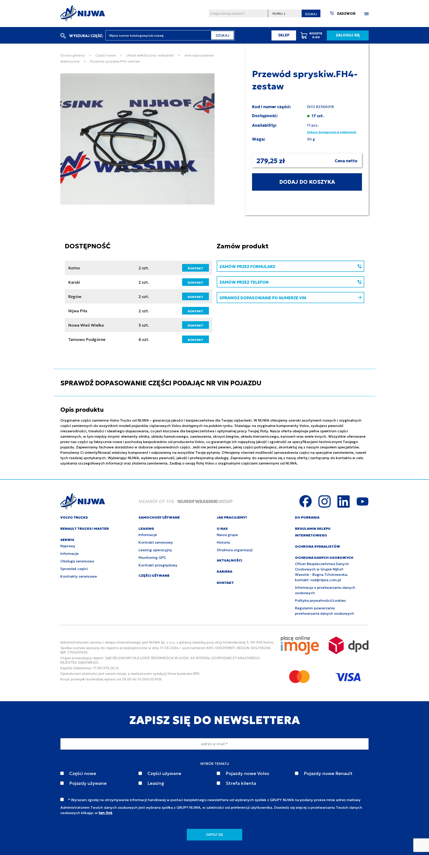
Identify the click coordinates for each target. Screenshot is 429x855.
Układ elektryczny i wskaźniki (150, 55)
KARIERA (224, 571)
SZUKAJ (311, 14)
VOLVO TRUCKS (74, 517)
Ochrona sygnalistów (317, 546)
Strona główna (72, 55)
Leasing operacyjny (155, 550)
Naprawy (67, 546)
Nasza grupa (227, 534)
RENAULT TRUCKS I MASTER (84, 528)
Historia (223, 542)
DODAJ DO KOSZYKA (307, 182)
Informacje (69, 553)
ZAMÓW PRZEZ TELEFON (244, 282)
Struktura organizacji (234, 550)
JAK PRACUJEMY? (232, 517)
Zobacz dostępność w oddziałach (331, 132)
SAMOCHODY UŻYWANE (159, 517)
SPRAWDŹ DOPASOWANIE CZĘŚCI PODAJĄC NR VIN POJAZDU (160, 383)
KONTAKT (195, 268)
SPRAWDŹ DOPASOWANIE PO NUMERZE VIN (262, 297)
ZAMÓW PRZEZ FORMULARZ (247, 266)
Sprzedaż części (74, 568)
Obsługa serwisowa (77, 561)
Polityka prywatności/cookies (320, 600)
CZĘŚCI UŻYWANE (154, 575)
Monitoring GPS (152, 557)
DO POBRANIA (307, 517)
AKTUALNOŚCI (229, 560)
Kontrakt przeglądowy (158, 565)
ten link (105, 813)
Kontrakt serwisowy (156, 542)
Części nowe (105, 55)
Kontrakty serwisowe (78, 576)
